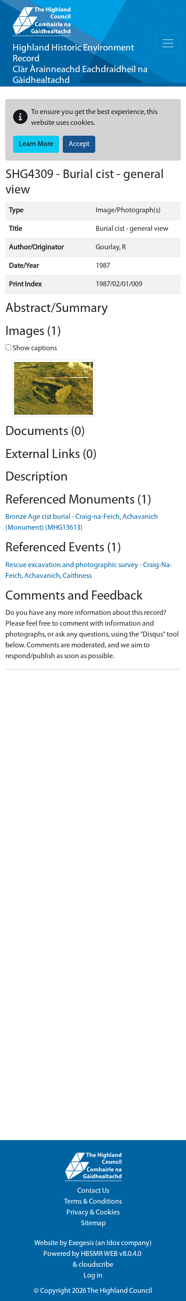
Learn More (36, 144)
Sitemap (93, 1223)
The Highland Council (119, 1291)
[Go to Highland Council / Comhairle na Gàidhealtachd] (41, 18)
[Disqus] (93, 789)
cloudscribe (96, 1265)
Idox (113, 1243)
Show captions (34, 348)
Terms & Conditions (93, 1201)
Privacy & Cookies (93, 1212)
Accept (79, 144)
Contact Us (93, 1191)
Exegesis (81, 1243)
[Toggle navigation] (168, 43)
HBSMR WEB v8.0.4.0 (112, 1254)
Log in (93, 1275)
